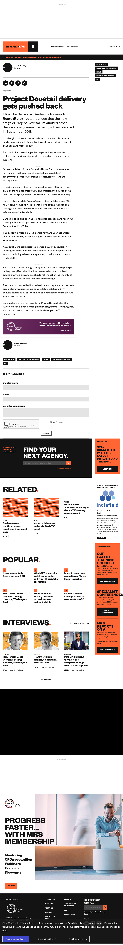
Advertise (49, 904)
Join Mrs (48, 912)
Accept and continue (15, 939)
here (4, 930)
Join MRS (11, 886)
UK (5, 363)
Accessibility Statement (70, 905)
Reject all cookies (45, 939)
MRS (62, 46)
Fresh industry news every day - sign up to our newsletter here (32, 57)
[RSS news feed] (18, 85)
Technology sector (61, 359)
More (79, 624)
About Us (49, 908)
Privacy (67, 899)
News (46, 359)
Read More (65, 330)
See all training (107, 581)
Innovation (9, 359)
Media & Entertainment (29, 359)
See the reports (107, 650)
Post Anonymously (59, 422)
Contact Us (50, 899)
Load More (46, 679)
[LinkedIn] (5, 85)
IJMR (66, 910)
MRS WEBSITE (69, 914)
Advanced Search (63, 468)
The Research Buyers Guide (9, 449)
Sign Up (107, 468)
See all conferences (107, 611)
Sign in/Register (72, 46)
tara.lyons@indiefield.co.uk (107, 515)
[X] (11, 85)
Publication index (50, 918)
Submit (46, 433)
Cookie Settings (76, 939)
